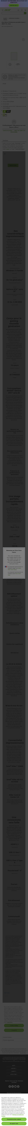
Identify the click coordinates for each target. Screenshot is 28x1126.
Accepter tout (14, 1123)
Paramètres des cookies (14, 1119)
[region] (14, 1110)
